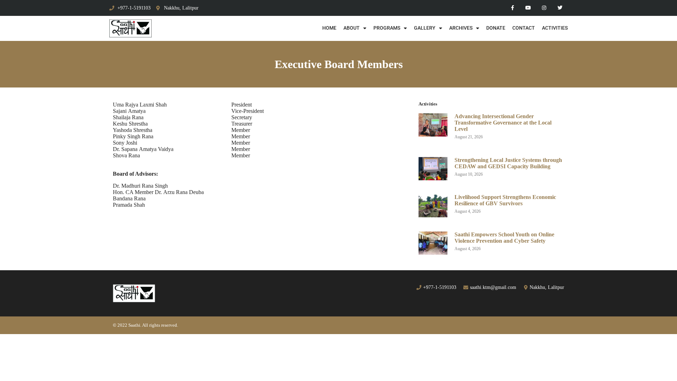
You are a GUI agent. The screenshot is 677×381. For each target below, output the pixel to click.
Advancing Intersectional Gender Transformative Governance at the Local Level (503, 122)
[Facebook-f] (512, 8)
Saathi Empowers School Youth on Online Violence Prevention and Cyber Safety (504, 237)
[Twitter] (560, 8)
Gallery (424, 28)
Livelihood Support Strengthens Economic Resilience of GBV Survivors (505, 200)
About (351, 28)
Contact (523, 28)
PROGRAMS (386, 28)
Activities (555, 28)
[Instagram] (544, 8)
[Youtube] (528, 8)
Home (329, 28)
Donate (495, 28)
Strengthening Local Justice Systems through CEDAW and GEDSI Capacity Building (508, 163)
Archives (460, 28)
